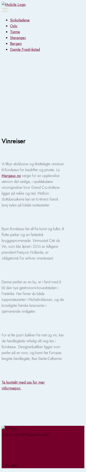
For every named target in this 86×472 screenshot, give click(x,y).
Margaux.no (11, 175)
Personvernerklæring (18, 455)
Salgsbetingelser (51, 455)
